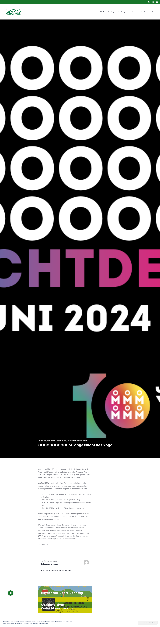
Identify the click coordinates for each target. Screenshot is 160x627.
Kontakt (154, 12)
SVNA (102, 12)
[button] (10, 593)
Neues (69, 441)
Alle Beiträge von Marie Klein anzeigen (56, 570)
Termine (147, 12)
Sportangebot (112, 12)
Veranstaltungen (79, 441)
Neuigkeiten (125, 12)
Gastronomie (135, 12)
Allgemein (42, 441)
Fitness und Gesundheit (56, 441)
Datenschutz (45, 623)
